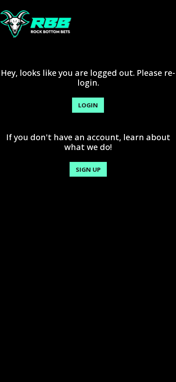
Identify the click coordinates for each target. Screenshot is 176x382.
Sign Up (88, 169)
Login (88, 105)
